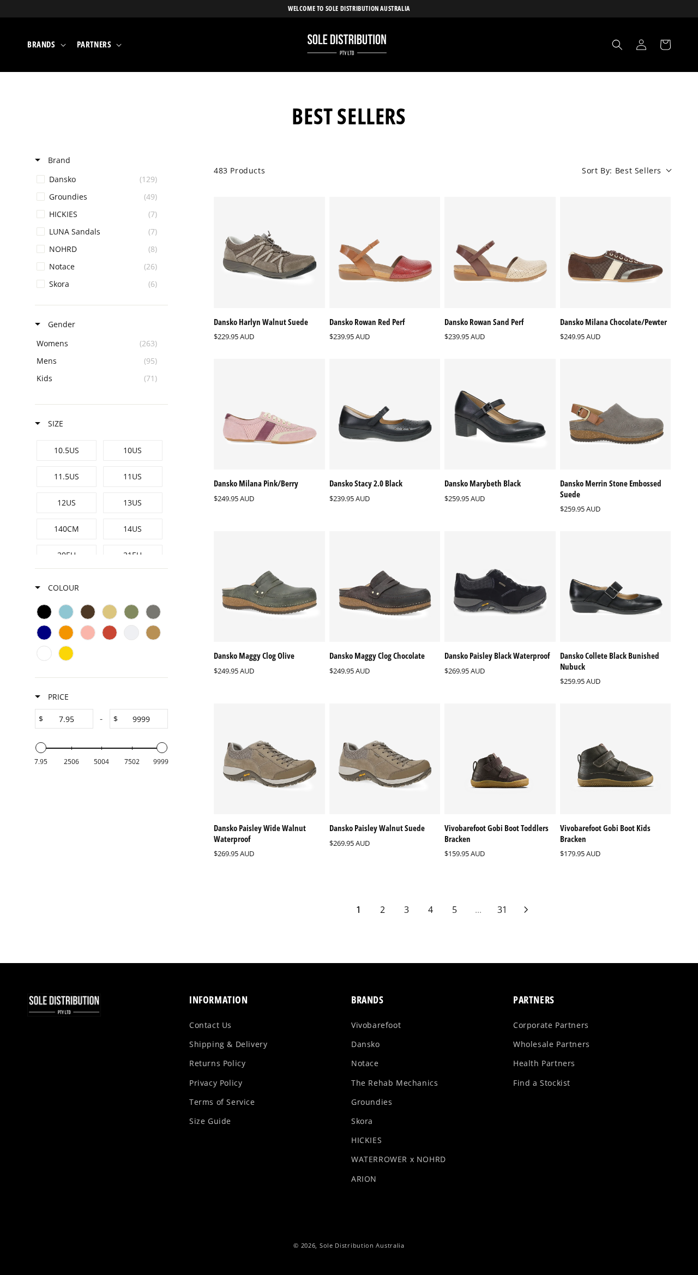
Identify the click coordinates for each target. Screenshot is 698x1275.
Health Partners (544, 1063)
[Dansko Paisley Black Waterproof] (500, 586)
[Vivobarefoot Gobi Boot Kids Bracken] (615, 759)
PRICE (57, 696)
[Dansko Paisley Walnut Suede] (385, 759)
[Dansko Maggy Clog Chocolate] (385, 586)
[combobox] (626, 170)
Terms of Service (222, 1102)
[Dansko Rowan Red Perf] (385, 252)
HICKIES (366, 1140)
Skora (362, 1121)
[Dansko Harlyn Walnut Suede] (269, 252)
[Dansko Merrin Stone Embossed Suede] (615, 414)
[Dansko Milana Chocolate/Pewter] (615, 252)
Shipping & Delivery (228, 1044)
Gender (60, 324)
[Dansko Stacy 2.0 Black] (385, 414)
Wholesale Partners (551, 1044)
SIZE (54, 423)
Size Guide (210, 1121)
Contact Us (210, 1025)
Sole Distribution (347, 1245)
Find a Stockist (541, 1083)
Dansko (365, 1044)
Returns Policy (217, 1063)
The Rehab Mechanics (394, 1083)
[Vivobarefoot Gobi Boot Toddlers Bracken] (500, 759)
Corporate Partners (551, 1025)
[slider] (40, 747)
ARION (364, 1179)
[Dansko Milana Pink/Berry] (269, 414)
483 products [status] (239, 170)
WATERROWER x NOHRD (398, 1159)
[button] (45, 45)
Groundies (371, 1102)
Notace (365, 1063)
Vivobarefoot (376, 1025)
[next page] (526, 910)
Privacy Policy (215, 1083)
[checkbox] (100, 179)
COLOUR (62, 587)
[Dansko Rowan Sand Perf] (500, 252)
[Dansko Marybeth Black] (500, 414)
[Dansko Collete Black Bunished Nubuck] (615, 586)
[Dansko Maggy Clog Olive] (269, 586)
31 (502, 910)
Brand (58, 160)
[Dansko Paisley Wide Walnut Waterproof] (269, 759)
